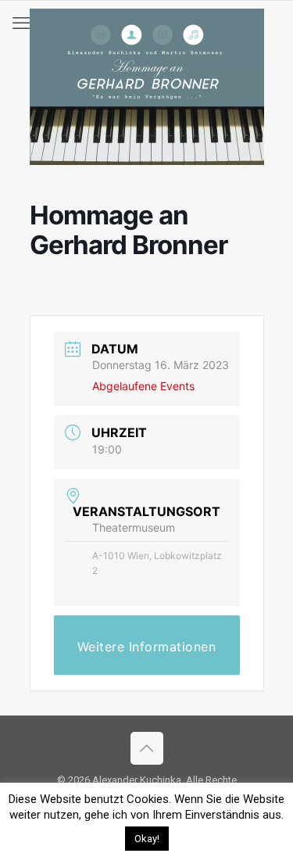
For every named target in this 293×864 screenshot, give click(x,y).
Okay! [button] (146, 838)
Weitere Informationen (146, 646)
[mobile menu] (21, 23)
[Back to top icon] (146, 748)
